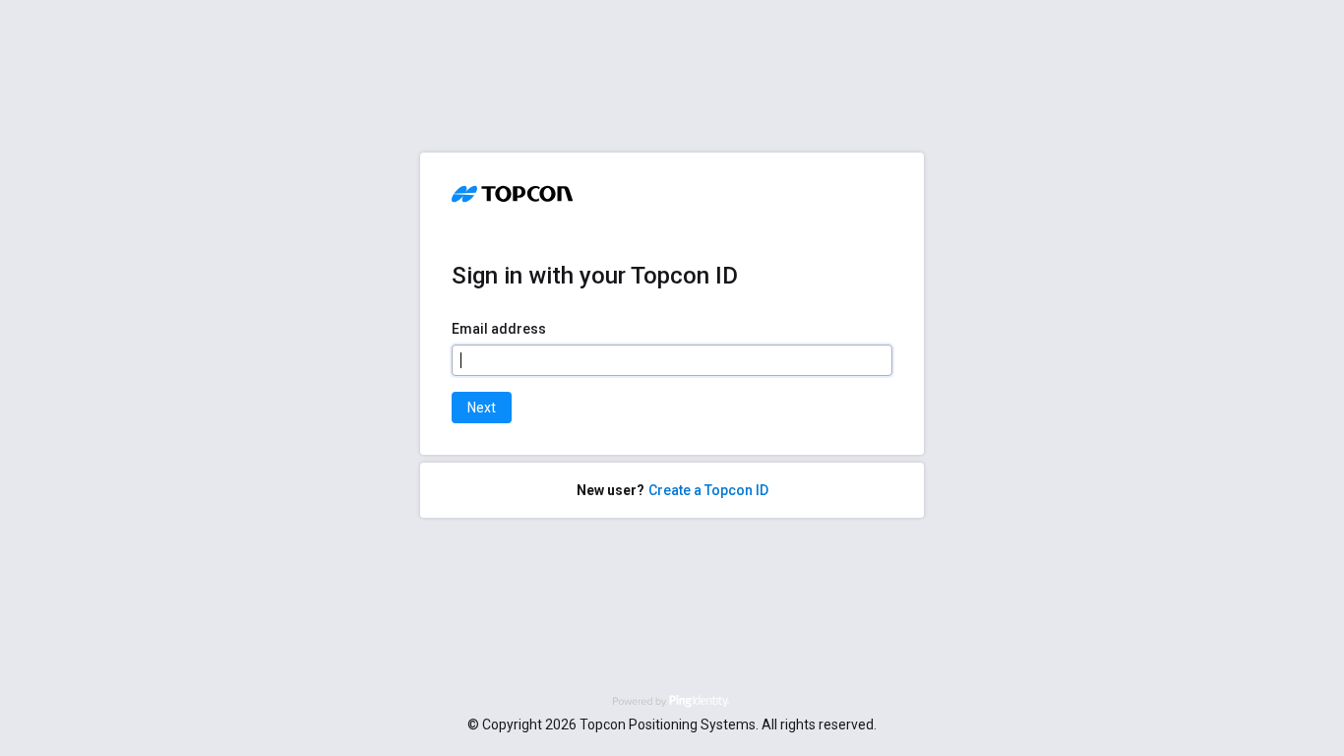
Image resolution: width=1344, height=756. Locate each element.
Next (481, 407)
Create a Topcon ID (708, 490)
